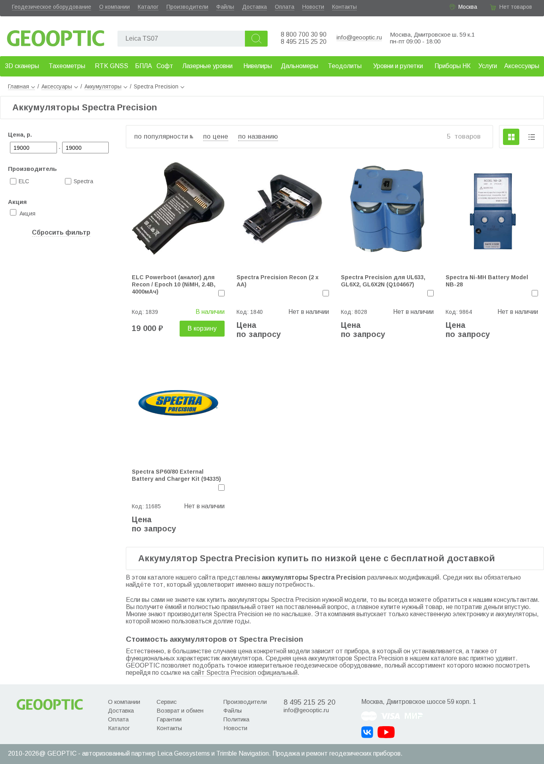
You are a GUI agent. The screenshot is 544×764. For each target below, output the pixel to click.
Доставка (254, 7)
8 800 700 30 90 (304, 34)
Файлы (225, 7)
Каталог (148, 7)
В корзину (202, 328)
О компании (114, 7)
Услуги (487, 66)
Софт (165, 66)
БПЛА (143, 66)
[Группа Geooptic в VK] (367, 732)
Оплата (284, 7)
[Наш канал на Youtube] (386, 732)
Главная (18, 86)
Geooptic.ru (56, 36)
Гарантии (169, 719)
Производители (187, 7)
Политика (236, 719)
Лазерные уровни (207, 66)
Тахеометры (67, 66)
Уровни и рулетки (398, 66)
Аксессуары (521, 66)
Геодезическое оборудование (51, 7)
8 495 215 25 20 (304, 41)
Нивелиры (257, 66)
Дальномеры (299, 66)
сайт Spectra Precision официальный (244, 672)
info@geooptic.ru (359, 37)
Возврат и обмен (180, 710)
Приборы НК (452, 66)
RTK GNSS (111, 66)
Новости (313, 7)
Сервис (167, 701)
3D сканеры (22, 66)
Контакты (344, 7)
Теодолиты (345, 66)
